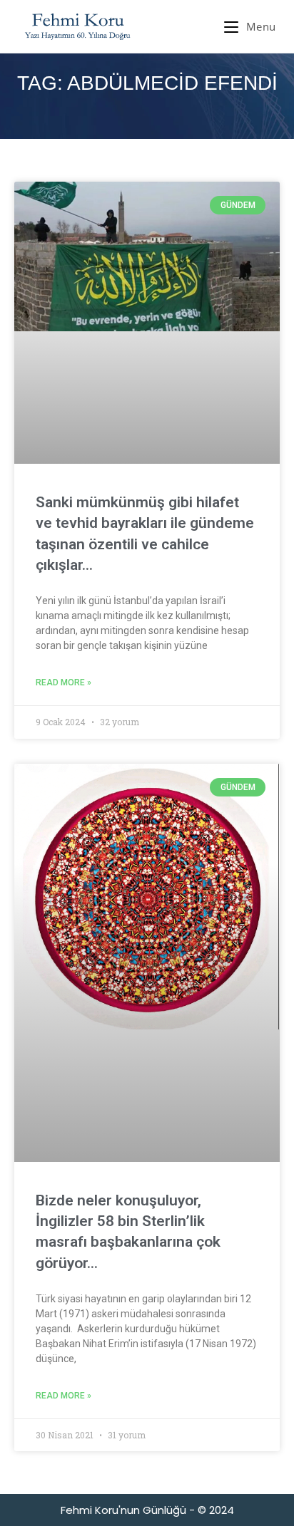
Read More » (63, 682)
